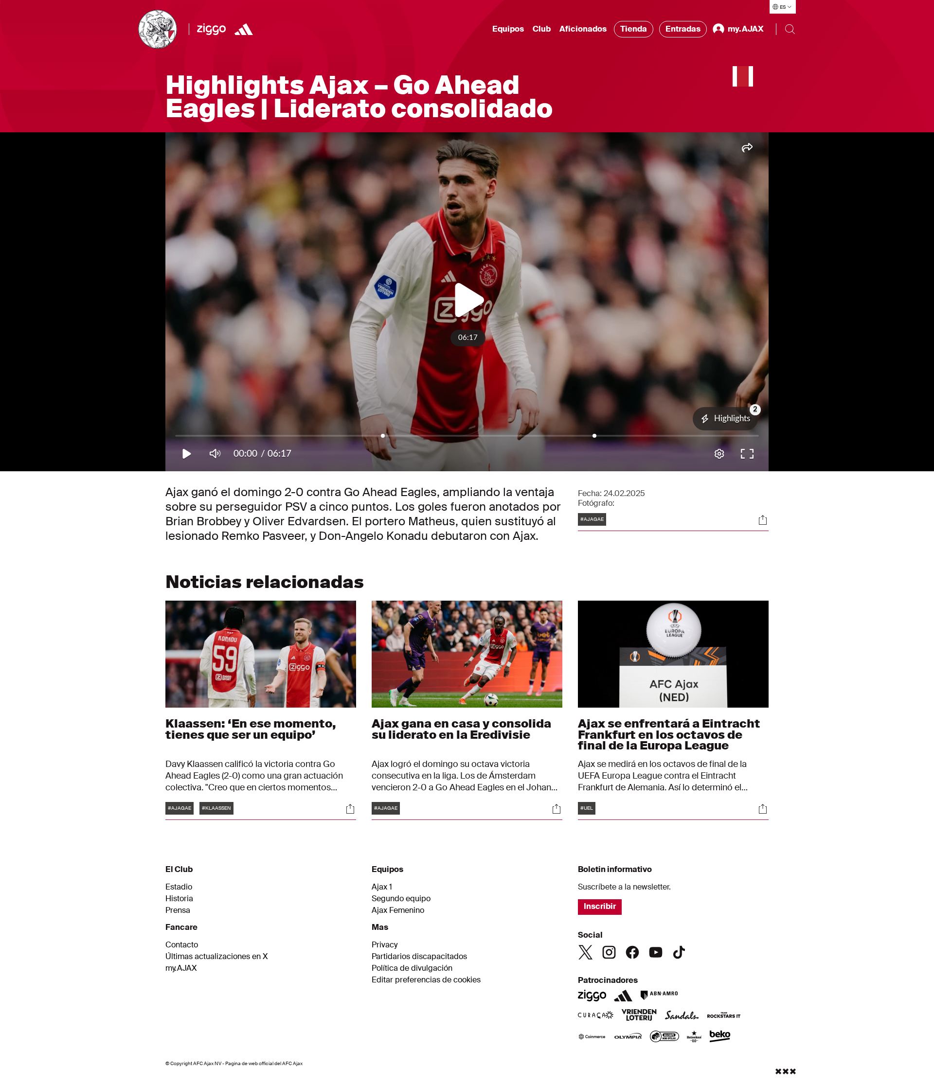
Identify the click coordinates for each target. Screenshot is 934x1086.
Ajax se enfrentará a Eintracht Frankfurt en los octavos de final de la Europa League (669, 734)
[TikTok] (679, 952)
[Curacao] (595, 1016)
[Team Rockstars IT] (723, 1016)
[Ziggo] (211, 29)
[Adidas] (243, 29)
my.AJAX (181, 968)
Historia (179, 899)
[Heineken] (694, 1037)
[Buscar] (790, 29)
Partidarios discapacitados (419, 956)
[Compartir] (763, 520)
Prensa (177, 910)
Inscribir (600, 906)
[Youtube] (656, 952)
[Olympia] (628, 1037)
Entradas (682, 29)
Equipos (508, 29)
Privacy (384, 945)
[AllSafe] (664, 1037)
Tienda (633, 29)
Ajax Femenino (398, 910)
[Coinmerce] (592, 1037)
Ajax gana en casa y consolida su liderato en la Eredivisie (461, 729)
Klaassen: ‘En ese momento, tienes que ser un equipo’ (250, 729)
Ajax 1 (382, 887)
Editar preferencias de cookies (426, 980)
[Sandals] (682, 1016)
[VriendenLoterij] (639, 1016)
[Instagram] (609, 952)
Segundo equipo (401, 899)
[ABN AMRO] (659, 995)
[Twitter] (585, 952)
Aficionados (583, 29)
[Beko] (720, 1037)
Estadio (178, 887)
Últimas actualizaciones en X (216, 956)
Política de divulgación (412, 968)
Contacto (181, 945)
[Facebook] (632, 952)
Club (542, 29)
